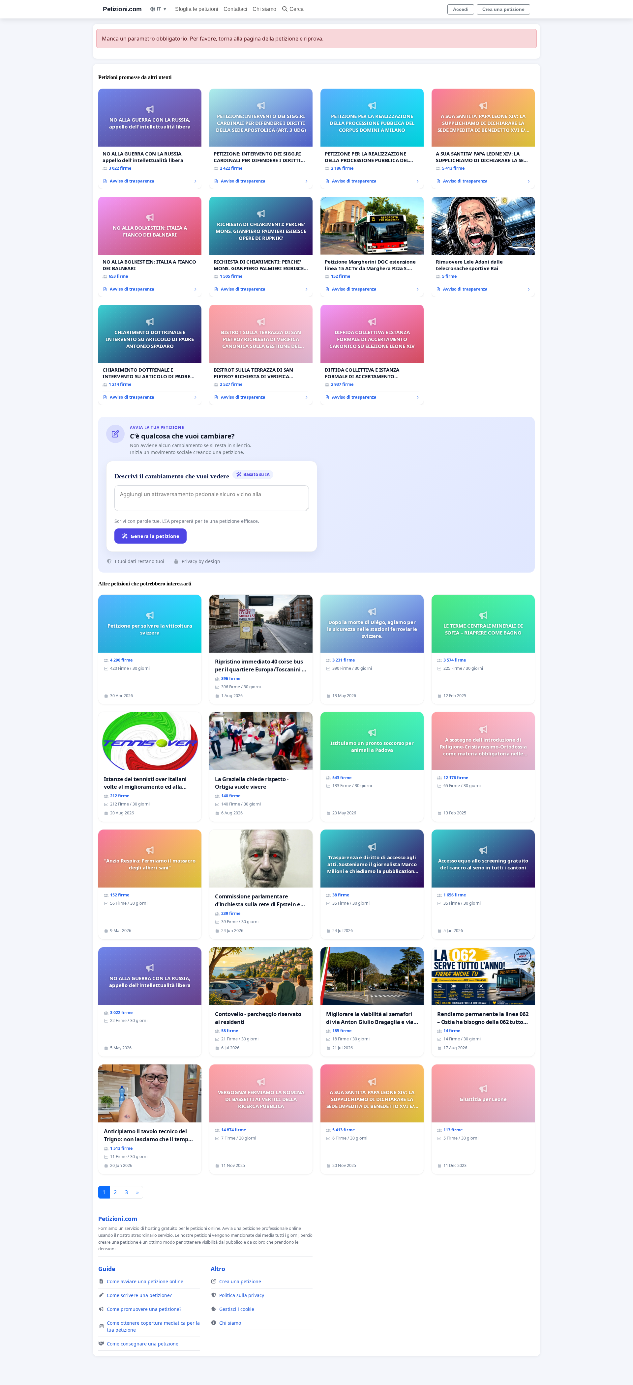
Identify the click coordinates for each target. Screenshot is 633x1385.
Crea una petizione (503, 9)
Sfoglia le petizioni (196, 9)
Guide (106, 1269)
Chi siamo (264, 9)
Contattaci (235, 9)
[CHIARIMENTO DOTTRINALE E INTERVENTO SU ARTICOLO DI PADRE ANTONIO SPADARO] (149, 355)
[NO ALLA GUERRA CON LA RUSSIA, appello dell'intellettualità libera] (149, 139)
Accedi (460, 9)
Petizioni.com (122, 9)
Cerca (296, 9)
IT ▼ (162, 9)
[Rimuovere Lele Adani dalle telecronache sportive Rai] (483, 247)
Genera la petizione (155, 536)
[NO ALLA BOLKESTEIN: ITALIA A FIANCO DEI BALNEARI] (149, 247)
